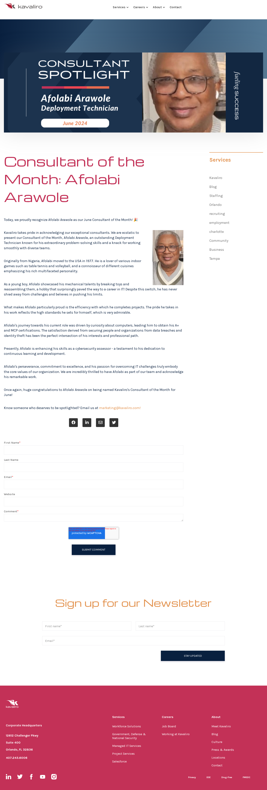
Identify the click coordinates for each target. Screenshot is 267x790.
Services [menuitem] (118, 717)
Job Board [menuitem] (169, 726)
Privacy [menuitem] (192, 777)
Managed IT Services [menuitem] (126, 746)
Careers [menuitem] (167, 717)
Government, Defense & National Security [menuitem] (129, 736)
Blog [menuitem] (214, 734)
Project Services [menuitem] (123, 753)
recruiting (217, 214)
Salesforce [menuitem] (119, 761)
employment (219, 223)
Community (218, 240)
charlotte (216, 232)
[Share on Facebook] (73, 422)
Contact (176, 7)
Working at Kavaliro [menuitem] (176, 734)
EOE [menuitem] (209, 777)
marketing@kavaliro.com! (120, 408)
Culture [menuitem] (216, 742)
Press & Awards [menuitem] (222, 750)
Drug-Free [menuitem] (226, 777)
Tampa (214, 258)
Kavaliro (215, 178)
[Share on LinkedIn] (86, 422)
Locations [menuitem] (218, 757)
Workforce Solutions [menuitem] (126, 726)
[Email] (100, 422)
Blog (213, 187)
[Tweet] (113, 422)
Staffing (216, 196)
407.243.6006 (16, 758)
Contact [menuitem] (216, 765)
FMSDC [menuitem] (246, 777)
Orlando (215, 205)
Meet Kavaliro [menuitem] (221, 726)
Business (216, 249)
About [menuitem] (215, 717)
